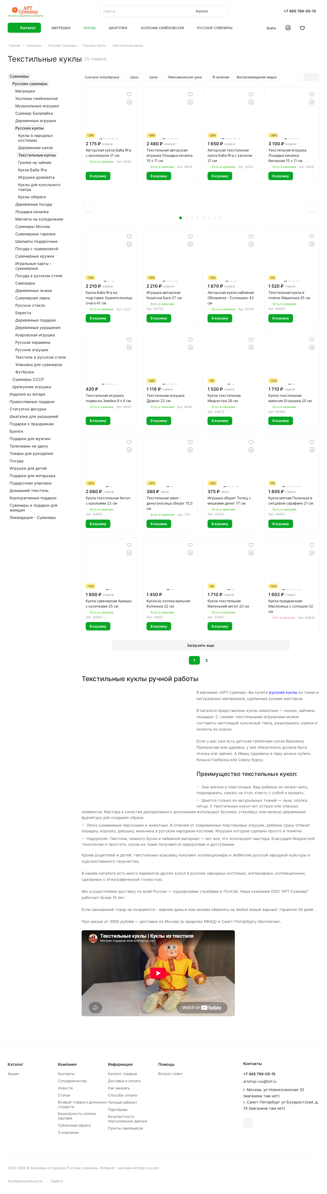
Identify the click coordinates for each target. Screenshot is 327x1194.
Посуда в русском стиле (38, 275)
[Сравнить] (129, 102)
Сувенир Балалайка (34, 113)
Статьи (64, 1095)
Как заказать (119, 1088)
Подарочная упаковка (30, 483)
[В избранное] (129, 94)
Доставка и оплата (124, 1081)
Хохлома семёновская (36, 98)
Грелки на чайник (34, 162)
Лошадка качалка (32, 211)
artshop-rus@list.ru (259, 1081)
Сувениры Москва (32, 226)
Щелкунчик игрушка (31, 386)
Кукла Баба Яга (32, 169)
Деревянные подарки (35, 320)
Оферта (57, 1181)
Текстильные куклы (37, 155)
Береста (23, 312)
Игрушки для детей (28, 468)
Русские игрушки (31, 349)
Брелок (16, 431)
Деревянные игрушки (35, 120)
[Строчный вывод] (308, 77)
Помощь (166, 1064)
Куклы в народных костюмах (35, 138)
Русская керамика (32, 342)
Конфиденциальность (25, 1181)
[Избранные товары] (302, 27)
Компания (67, 1064)
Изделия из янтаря (27, 394)
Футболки (24, 372)
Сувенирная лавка (32, 298)
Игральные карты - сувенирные (33, 266)
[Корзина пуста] (316, 27)
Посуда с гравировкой (36, 248)
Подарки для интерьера (32, 475)
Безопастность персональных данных (127, 1118)
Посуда (16, 460)
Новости (65, 1088)
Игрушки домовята (36, 177)
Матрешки (25, 91)
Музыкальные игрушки (37, 105)
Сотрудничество (72, 1081)
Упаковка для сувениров (38, 364)
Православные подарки (32, 401)
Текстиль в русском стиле (40, 357)
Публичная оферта (74, 1125)
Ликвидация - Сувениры (33, 517)
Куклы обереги (32, 196)
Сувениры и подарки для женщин (33, 507)
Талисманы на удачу (29, 446)
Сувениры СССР (28, 379)
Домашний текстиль (29, 490)
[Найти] (221, 11)
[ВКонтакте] (248, 1123)
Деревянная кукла (35, 147)
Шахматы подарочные (36, 241)
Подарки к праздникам (32, 423)
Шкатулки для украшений (34, 416)
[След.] (218, 660)
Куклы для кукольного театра (39, 187)
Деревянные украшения (38, 327)
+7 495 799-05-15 (300, 11)
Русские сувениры (29, 83)
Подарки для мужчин (30, 438)
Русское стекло (30, 305)
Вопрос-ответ (170, 1073)
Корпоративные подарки (33, 497)
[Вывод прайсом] (315, 77)
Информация (120, 1064)
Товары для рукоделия (31, 453)
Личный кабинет (122, 1102)
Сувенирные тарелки (35, 233)
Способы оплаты (122, 1095)
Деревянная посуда (33, 204)
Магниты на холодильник (39, 219)
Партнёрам (117, 1109)
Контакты (66, 1073)
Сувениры (19, 76)
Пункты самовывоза (125, 1128)
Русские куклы (29, 128)
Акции (13, 1073)
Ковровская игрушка (35, 335)
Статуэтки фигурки (28, 409)
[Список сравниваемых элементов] (288, 27)
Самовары (25, 283)
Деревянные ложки (33, 290)
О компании (68, 1132)
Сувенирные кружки (34, 256)
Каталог (15, 1064)
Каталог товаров (122, 1073)
